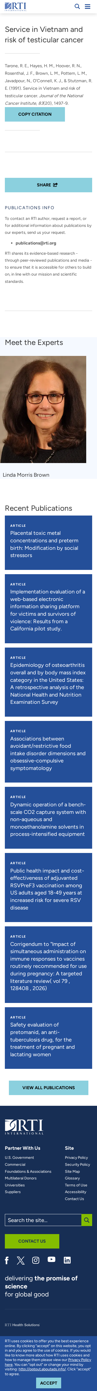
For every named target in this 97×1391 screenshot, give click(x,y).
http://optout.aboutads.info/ (42, 1369)
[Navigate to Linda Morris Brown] (45, 412)
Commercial (15, 1165)
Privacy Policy (76, 1158)
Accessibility (75, 1192)
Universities (15, 1185)
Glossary (72, 1178)
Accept (50, 1383)
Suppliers (13, 1192)
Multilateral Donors (21, 1178)
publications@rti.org (36, 243)
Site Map (72, 1172)
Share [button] (44, 184)
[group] (46, 417)
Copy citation (34, 114)
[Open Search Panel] (77, 6)
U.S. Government (19, 1158)
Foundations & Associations (28, 1172)
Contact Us (74, 1199)
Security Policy (77, 1165)
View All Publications (48, 1087)
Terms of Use (76, 1185)
